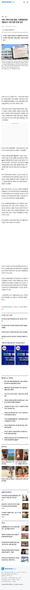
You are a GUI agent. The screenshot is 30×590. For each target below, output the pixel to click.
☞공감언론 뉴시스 (7, 295)
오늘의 (7, 492)
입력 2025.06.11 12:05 (10, 26)
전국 (6, 16)
